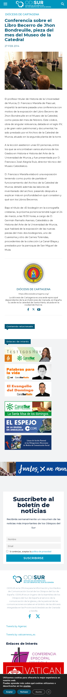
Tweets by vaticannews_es (20, 634)
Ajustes (39, 692)
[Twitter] (33, 309)
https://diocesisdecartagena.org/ (33, 294)
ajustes (27, 686)
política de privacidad (41, 551)
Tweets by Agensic (16, 626)
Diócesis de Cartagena (22, 14)
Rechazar (24, 692)
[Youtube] (38, 309)
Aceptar (9, 692)
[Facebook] (28, 309)
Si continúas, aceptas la (30, 551)
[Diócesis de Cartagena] (33, 273)
